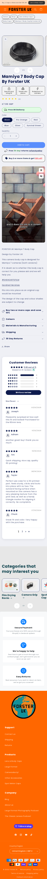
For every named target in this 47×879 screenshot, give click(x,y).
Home (5, 17)
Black (7, 120)
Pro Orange (21, 120)
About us (9, 805)
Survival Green (34, 125)
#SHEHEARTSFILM (10, 279)
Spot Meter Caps (13, 783)
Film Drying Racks (9, 597)
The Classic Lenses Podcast (18, 816)
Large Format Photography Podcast (22, 810)
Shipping (9, 739)
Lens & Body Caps (26, 17)
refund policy (35, 151)
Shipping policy (32, 873)
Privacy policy (38, 870)
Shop (13, 17)
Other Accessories (13, 778)
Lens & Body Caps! (36, 3)
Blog (7, 799)
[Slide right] (30, 70)
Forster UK (13, 870)
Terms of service (17, 873)
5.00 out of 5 (30, 367)
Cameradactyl (12, 772)
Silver (17, 125)
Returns (8, 745)
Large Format (11, 767)
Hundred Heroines (11, 285)
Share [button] (7, 346)
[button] (5, 9)
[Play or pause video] (41, 170)
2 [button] (22, 531)
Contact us (10, 734)
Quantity (5, 131)
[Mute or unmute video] (41, 176)
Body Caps (7, 21)
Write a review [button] (23, 392)
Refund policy (25, 870)
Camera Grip (29, 594)
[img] (10, 99)
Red (36, 120)
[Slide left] (17, 70)
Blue (7, 125)
